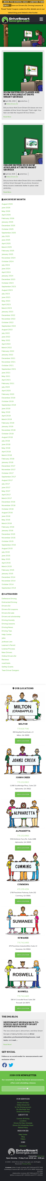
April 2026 (6, 215)
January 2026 (7, 222)
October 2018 (8, 433)
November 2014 (8, 581)
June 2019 (6, 408)
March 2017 (7, 498)
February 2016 (8, 527)
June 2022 (6, 337)
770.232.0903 (23, 782)
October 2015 (8, 541)
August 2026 (7, 204)
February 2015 (8, 570)
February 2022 (8, 351)
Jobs (3, 638)
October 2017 (8, 473)
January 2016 (7, 530)
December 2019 (8, 398)
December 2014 (8, 577)
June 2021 (6, 372)
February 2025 (8, 250)
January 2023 (7, 311)
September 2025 (9, 233)
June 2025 (6, 240)
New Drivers (7, 652)
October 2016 (8, 509)
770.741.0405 (23, 996)
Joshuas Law (7, 641)
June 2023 (6, 297)
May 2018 (6, 448)
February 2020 (8, 394)
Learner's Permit (8, 645)
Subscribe (22, 1089)
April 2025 (6, 243)
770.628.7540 (23, 728)
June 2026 (6, 207)
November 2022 (8, 319)
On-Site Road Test (23, 1109)
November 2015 (8, 538)
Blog (23, 1137)
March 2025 (7, 247)
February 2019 (8, 423)
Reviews (5, 659)
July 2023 (6, 294)
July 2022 (6, 333)
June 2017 (6, 487)
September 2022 (9, 326)
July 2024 (6, 265)
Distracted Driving (9, 602)
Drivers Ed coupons (10, 609)
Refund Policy (23, 1128)
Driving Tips (7, 631)
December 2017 (8, 466)
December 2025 (8, 225)
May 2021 (6, 376)
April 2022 (6, 344)
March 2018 (7, 455)
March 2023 (7, 308)
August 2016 (7, 512)
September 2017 (9, 477)
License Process (8, 649)
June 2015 (6, 555)
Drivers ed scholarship (11, 616)
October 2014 (8, 584)
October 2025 (8, 229)
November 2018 (8, 430)
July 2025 (6, 236)
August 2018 (7, 437)
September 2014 (9, 588)
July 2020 (6, 387)
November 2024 (8, 258)
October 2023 (8, 283)
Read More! (7, 1044)
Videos (23, 1139)
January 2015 (7, 573)
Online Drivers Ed (12, 104)
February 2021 (8, 383)
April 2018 (6, 451)
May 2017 (6, 491)
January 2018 (7, 462)
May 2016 (6, 520)
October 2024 (8, 261)
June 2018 (6, 444)
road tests (6, 663)
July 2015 (6, 552)
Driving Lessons (8, 624)
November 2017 (8, 469)
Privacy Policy (26, 1164)
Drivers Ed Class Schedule (23, 1123)
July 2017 (6, 484)
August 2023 (7, 290)
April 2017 (6, 494)
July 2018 (6, 441)
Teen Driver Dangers (10, 670)
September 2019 (9, 405)
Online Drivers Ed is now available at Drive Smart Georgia (19, 167)
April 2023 (6, 304)
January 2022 (7, 355)
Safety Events (7, 667)
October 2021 (8, 365)
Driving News (7, 627)
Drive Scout (40, 1156)
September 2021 (9, 369)
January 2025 (7, 254)
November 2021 (8, 362)
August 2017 (7, 480)
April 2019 (6, 416)
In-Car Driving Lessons (23, 1107)
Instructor (23, 1146)
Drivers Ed (6, 606)
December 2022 (8, 315)
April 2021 (6, 380)
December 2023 (8, 279)
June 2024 (6, 268)
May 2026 (6, 211)
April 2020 (6, 390)
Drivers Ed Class (23, 1103)
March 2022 (7, 347)
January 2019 (7, 426)
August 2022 (7, 329)
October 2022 (8, 322)
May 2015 (6, 559)
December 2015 (8, 534)
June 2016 (6, 516)
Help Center (7, 634)
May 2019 (6, 412)
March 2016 (7, 523)
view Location (23, 741)
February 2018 (8, 459)
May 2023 (6, 301)
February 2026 (8, 218)
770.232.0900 (23, 835)
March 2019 (7, 419)
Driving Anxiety (8, 620)
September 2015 (9, 545)
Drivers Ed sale (8, 613)
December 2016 (8, 502)
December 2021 (8, 358)
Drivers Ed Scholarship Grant (23, 1125)
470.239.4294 (23, 889)
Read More (7, 117)
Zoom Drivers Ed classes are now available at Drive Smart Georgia (21, 94)
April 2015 (6, 563)
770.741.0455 (23, 942)
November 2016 (8, 505)
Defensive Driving (9, 598)
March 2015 (7, 566)
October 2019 (8, 401)
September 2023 (9, 286)
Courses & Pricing (23, 1119)
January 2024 (7, 276)
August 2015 (7, 548)
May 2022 (6, 340)
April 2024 (6, 272)
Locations (23, 1121)
